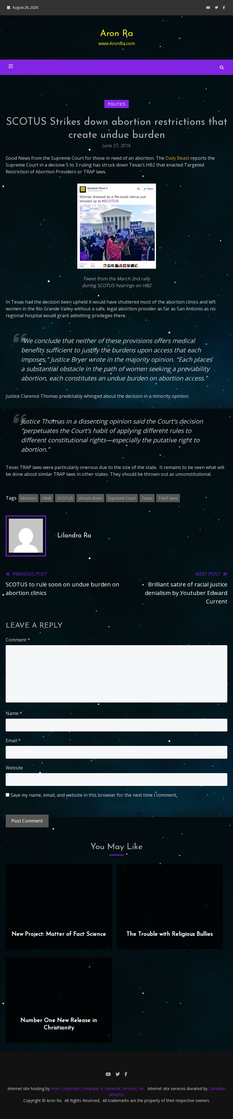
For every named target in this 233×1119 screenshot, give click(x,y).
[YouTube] (208, 7)
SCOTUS (65, 498)
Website (14, 768)
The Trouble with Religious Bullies (169, 934)
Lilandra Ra (74, 536)
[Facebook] (224, 7)
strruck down (90, 498)
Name (14, 713)
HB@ (46, 498)
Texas (147, 498)
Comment (18, 640)
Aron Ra (116, 33)
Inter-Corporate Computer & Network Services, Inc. (98, 1088)
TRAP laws (168, 498)
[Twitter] (216, 7)
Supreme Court (122, 498)
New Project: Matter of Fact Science (59, 934)
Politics (116, 104)
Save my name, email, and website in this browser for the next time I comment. (94, 795)
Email (13, 740)
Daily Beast (177, 158)
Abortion (28, 498)
